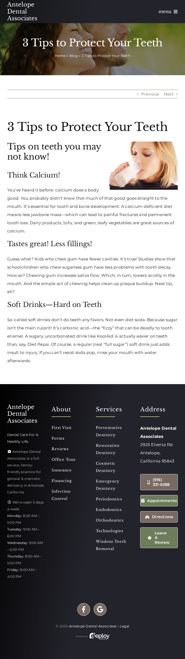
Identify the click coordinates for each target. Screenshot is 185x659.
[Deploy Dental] (99, 636)
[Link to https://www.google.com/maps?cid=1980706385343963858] (100, 609)
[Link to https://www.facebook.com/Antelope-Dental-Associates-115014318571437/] (83, 609)
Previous (150, 94)
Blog (73, 56)
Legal (124, 626)
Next (169, 94)
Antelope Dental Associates (93, 626)
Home (60, 56)
